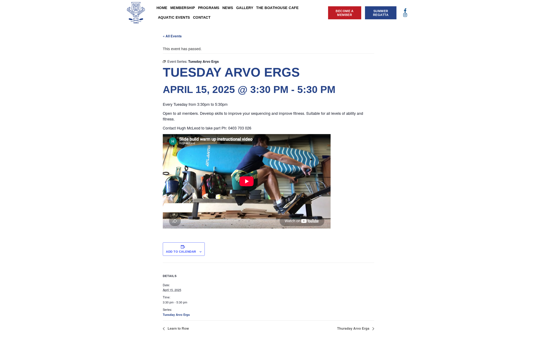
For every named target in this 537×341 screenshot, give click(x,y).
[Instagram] (405, 15)
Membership (182, 8)
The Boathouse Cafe (277, 8)
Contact (202, 18)
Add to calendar (181, 251)
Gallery (244, 8)
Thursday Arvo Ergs (353, 328)
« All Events (172, 36)
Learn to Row (178, 328)
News (227, 8)
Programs (208, 8)
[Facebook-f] (405, 10)
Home (161, 8)
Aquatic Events (174, 18)
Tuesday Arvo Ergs (176, 314)
